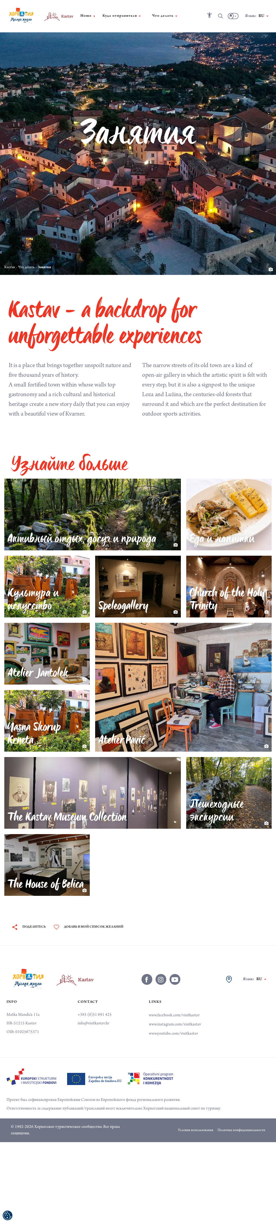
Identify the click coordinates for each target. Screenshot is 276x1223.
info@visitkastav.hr (93, 1023)
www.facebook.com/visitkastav (174, 1015)
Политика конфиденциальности (241, 1130)
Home (86, 16)
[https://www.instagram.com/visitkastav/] (161, 979)
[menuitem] (31, 1077)
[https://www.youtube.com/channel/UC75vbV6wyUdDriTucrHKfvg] (175, 979)
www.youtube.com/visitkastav (173, 1034)
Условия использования (195, 1130)
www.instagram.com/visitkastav (175, 1024)
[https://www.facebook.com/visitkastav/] (147, 979)
